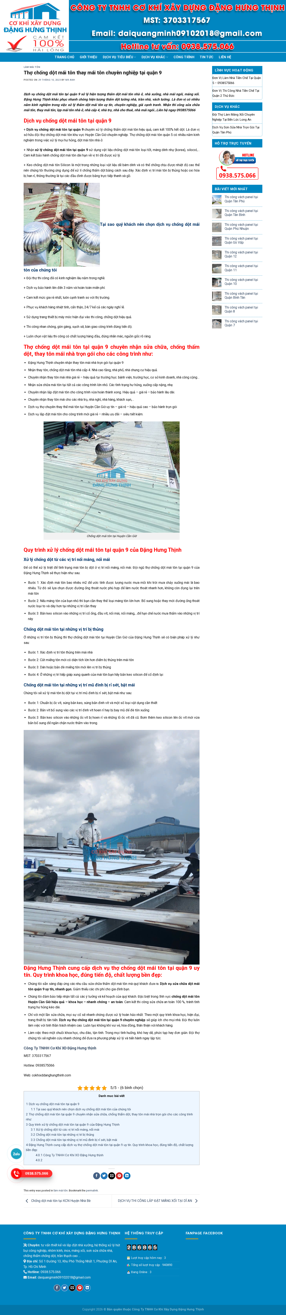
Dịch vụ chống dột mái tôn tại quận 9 (53, 1104)
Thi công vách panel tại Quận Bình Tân (241, 296)
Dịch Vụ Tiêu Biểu (118, 57)
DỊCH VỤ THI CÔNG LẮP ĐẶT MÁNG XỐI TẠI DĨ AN (155, 1201)
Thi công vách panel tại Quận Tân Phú (241, 199)
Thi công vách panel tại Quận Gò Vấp (241, 240)
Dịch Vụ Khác (153, 57)
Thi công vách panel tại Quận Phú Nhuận (241, 227)
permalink (92, 1190)
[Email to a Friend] (111, 1175)
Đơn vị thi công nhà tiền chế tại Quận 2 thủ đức (235, 93)
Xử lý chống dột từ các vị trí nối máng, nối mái (65, 1130)
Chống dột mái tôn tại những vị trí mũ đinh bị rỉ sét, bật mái (74, 1140)
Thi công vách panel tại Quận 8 (241, 309)
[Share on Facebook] (96, 1175)
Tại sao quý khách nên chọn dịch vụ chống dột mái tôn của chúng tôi (81, 1109)
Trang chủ (64, 57)
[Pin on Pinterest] (119, 1175)
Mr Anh (70, 80)
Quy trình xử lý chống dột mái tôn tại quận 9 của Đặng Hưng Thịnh (73, 1124)
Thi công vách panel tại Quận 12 (241, 254)
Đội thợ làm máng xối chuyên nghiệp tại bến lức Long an (233, 117)
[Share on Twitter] (104, 1175)
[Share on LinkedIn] (127, 1175)
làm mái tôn (32, 67)
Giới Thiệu (88, 57)
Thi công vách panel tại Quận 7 (241, 323)
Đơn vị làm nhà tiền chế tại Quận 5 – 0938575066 (236, 80)
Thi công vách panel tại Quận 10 (241, 282)
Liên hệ (225, 57)
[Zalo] (16, 1154)
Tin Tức (206, 57)
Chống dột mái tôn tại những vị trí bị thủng (62, 1135)
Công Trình (184, 57)
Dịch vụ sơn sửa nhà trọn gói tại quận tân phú (235, 129)
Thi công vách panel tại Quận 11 (241, 268)
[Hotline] (16, 1173)
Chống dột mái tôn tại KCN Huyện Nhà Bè (60, 1201)
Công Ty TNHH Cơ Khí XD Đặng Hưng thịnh (60, 1048)
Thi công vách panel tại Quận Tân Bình (241, 213)
